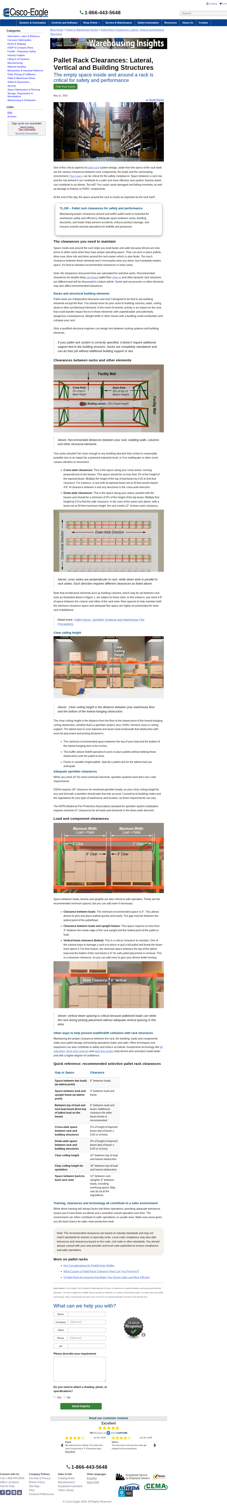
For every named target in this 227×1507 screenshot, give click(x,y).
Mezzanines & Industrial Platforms (25, 70)
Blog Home (56, 30)
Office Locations (9, 1482)
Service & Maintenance (118, 22)
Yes (59, 1397)
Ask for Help (7, 1486)
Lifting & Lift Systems (18, 59)
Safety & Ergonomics (18, 82)
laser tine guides (104, 1051)
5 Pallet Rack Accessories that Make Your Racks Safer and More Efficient (106, 1277)
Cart (224, 3)
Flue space (76, 176)
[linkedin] (13, 1492)
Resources (170, 22)
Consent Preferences (41, 1494)
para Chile (93, 1482)
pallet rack (93, 167)
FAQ (31, 1490)
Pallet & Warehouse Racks (21, 78)
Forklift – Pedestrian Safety (21, 51)
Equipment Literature (70, 1486)
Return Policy (37, 1482)
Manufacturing (15, 63)
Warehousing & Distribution (21, 100)
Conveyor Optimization (19, 40)
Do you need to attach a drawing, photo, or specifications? (80, 1389)
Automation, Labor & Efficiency (23, 36)
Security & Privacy (40, 1478)
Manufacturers (66, 1482)
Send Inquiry (81, 1406)
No (68, 1397)
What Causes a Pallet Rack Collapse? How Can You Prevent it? (101, 1271)
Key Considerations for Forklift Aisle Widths (88, 1265)
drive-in (116, 277)
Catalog (213, 3)
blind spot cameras (77, 1051)
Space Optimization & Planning (23, 89)
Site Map (34, 1486)
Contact (203, 22)
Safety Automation (148, 22)
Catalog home (66, 1478)
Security (11, 85)
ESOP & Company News (20, 47)
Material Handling (16, 66)
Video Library (66, 1490)
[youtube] (19, 1492)
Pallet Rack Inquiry (65, 86)
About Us (187, 22)
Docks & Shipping (16, 43)
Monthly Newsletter (26, 133)
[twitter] (8, 1492)
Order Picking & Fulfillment (21, 74)
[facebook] (2, 1492)
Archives (11, 116)
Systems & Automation (32, 22)
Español (92, 1478)
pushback (92, 277)
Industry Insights (16, 55)
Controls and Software (64, 22)
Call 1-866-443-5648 (12, 1478)
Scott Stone (156, 100)
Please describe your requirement (75, 1353)
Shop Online (90, 22)
